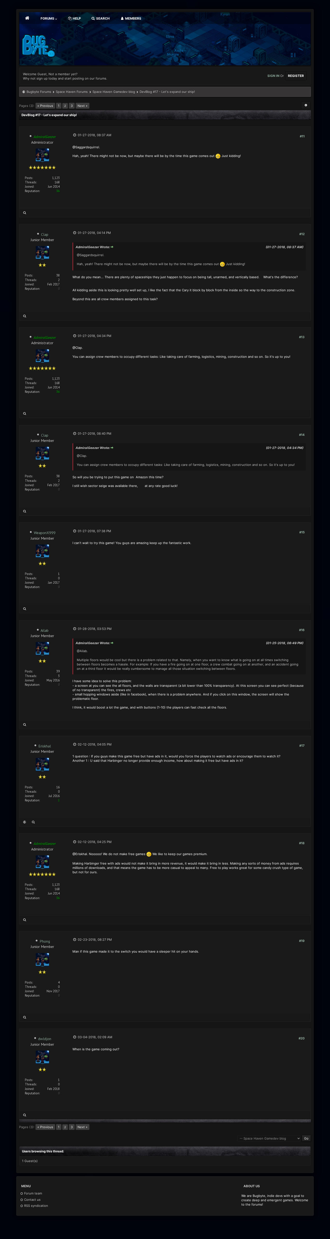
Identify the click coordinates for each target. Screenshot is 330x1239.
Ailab (45, 630)
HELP (76, 18)
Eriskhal (44, 746)
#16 (302, 630)
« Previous (45, 106)
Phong (45, 941)
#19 (302, 941)
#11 (302, 136)
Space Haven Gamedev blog (114, 92)
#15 (302, 532)
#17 (302, 745)
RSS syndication (35, 1206)
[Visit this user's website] (24, 822)
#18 (302, 843)
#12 (302, 234)
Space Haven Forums (72, 92)
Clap (44, 234)
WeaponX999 (45, 532)
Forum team (32, 1193)
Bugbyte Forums (39, 92)
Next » (82, 106)
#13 (302, 337)
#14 (302, 435)
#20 (302, 1038)
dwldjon (44, 1038)
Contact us (32, 1200)
